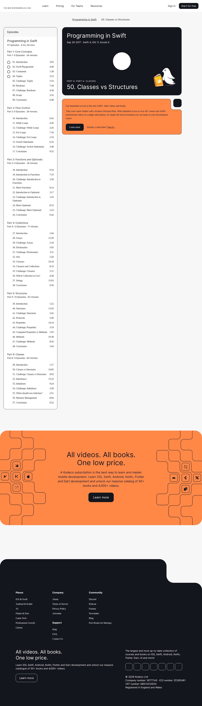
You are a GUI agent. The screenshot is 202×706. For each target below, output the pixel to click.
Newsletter (94, 613)
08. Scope (17, 95)
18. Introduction (20, 170)
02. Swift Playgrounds (23, 66)
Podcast (92, 604)
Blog (91, 618)
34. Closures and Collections (26, 266)
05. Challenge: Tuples (23, 81)
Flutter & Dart (22, 613)
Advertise (56, 613)
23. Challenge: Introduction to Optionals (27, 199)
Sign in (171, 5)
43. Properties (19, 322)
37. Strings (18, 280)
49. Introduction (20, 364)
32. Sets (16, 257)
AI (17, 608)
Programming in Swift (84, 19)
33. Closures (18, 261)
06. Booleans (19, 85)
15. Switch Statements (23, 142)
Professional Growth (25, 623)
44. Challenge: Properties (24, 327)
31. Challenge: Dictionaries (25, 252)
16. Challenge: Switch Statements (28, 146)
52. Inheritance (19, 379)
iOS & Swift (21, 599)
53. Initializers (19, 383)
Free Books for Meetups (100, 623)
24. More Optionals (22, 205)
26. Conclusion (20, 215)
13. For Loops (19, 132)
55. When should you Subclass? (27, 393)
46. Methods (18, 337)
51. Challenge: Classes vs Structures (29, 374)
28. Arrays (17, 238)
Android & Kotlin (24, 604)
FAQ (54, 634)
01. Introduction (20, 62)
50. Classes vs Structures (24, 369)
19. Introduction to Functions (26, 174)
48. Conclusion (20, 346)
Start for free (188, 5)
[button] (46, 6)
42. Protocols (19, 318)
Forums (92, 608)
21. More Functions (22, 187)
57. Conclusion (20, 402)
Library (19, 627)
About (55, 599)
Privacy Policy (59, 608)
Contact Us (57, 639)
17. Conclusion (20, 151)
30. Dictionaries (20, 247)
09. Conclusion (20, 100)
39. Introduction (20, 303)
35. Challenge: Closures (24, 271)
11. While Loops (20, 123)
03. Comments (19, 71)
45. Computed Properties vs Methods (30, 332)
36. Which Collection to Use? (26, 276)
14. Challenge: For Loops (25, 137)
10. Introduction (20, 118)
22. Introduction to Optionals (26, 192)
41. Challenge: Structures (24, 313)
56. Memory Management (25, 398)
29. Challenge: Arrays (23, 242)
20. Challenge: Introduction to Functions (27, 181)
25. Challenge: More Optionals (27, 210)
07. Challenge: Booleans (24, 90)
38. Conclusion (20, 285)
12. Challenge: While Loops (26, 127)
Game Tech (21, 618)
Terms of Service (60, 604)
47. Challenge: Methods (24, 341)
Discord (92, 599)
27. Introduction (20, 233)
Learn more (74, 127)
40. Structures (19, 308)
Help (54, 629)
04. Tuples (17, 76)
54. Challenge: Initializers (24, 388)
